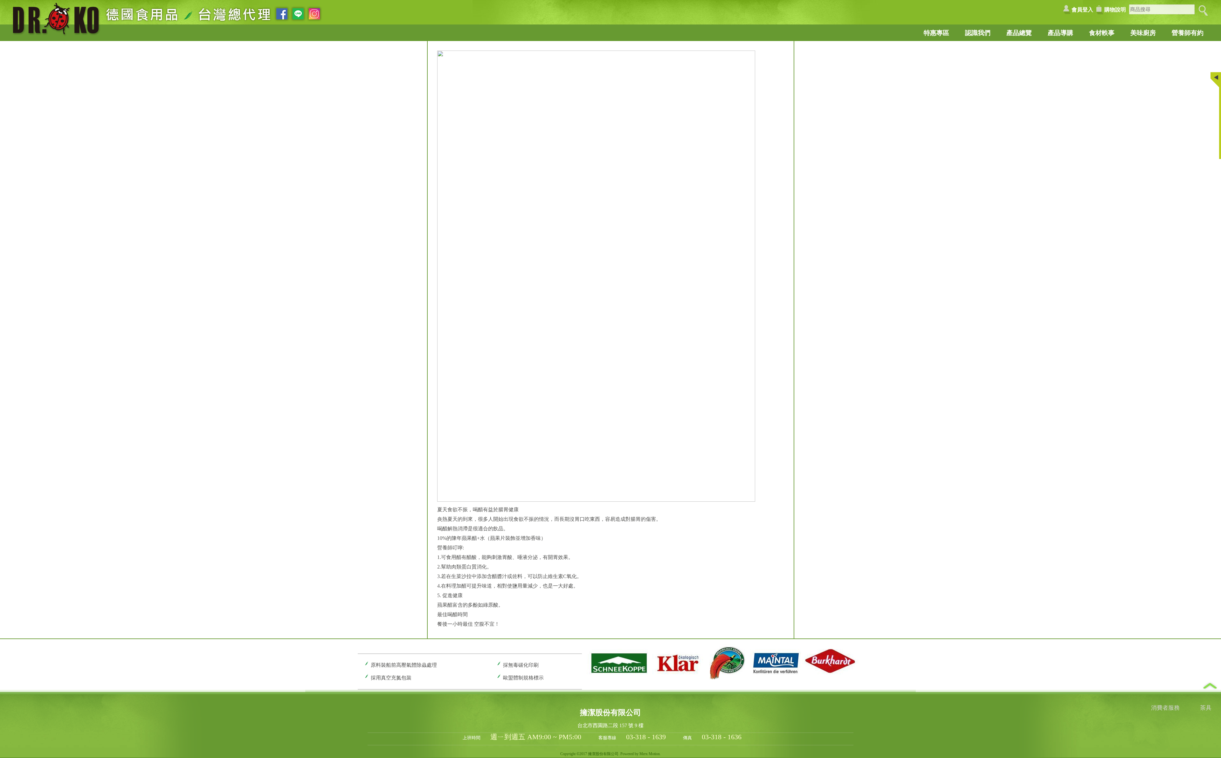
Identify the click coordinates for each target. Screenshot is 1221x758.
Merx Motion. (650, 754)
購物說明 (1115, 10)
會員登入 (1082, 10)
